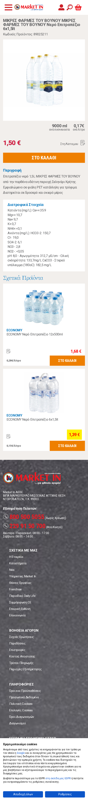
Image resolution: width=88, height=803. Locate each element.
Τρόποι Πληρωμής (21, 663)
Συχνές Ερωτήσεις (21, 637)
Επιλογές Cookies (21, 710)
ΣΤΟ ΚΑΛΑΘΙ (44, 158)
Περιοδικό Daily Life (22, 596)
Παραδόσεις (17, 643)
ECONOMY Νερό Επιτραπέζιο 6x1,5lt (32, 419)
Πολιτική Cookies (21, 704)
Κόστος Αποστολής (22, 656)
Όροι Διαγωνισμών (21, 717)
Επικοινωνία (17, 615)
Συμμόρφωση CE (20, 602)
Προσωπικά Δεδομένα (24, 697)
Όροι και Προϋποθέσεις (25, 691)
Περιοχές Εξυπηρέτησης (25, 669)
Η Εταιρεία (16, 557)
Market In (28, 7)
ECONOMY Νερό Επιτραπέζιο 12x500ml (35, 334)
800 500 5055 (24, 517)
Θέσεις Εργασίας (20, 583)
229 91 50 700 (25, 526)
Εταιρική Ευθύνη (19, 609)
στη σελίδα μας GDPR (58, 778)
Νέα (11, 570)
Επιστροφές (17, 650)
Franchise (15, 589)
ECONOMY (14, 330)
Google (21, 753)
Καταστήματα (17, 563)
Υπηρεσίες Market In (22, 576)
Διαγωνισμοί (17, 723)
